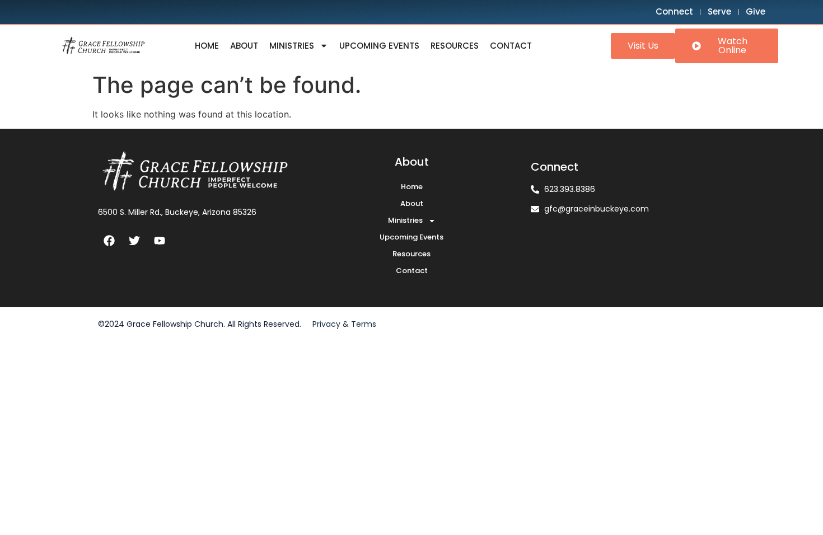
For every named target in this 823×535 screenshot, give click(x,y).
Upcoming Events (379, 45)
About (244, 45)
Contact (511, 45)
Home (207, 45)
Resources (455, 45)
